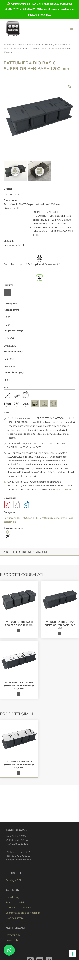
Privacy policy (13, 934)
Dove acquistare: (13, 527)
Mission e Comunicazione (19, 907)
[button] (69, 86)
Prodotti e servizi (15, 902)
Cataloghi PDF (13, 880)
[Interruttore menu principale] (71, 28)
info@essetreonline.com (18, 859)
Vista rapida (19, 615)
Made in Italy (13, 897)
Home (7, 44)
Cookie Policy (13, 940)
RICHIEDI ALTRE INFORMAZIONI (26, 552)
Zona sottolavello (19, 44)
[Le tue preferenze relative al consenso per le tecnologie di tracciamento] (72, 953)
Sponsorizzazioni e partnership (23, 912)
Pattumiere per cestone (41, 44)
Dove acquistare (15, 917)
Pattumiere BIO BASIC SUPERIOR (22, 517)
